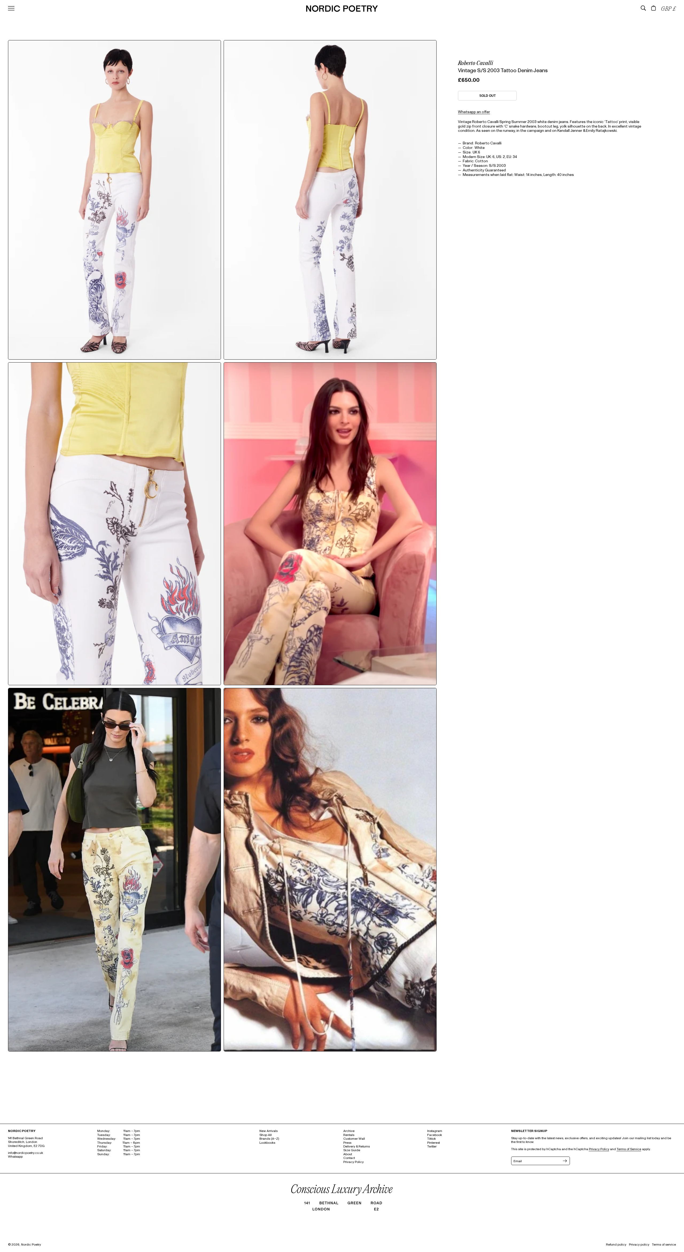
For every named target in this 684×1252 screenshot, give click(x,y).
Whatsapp (15, 1156)
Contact (349, 1158)
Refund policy (616, 1244)
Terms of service (664, 1244)
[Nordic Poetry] (342, 10)
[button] (643, 8)
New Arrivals (268, 1131)
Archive (349, 1131)
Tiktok (431, 1139)
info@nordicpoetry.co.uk (25, 1153)
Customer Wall (354, 1139)
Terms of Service (629, 1149)
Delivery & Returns (356, 1146)
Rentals (348, 1135)
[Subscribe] (564, 1161)
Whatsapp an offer (474, 111)
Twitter (432, 1146)
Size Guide (351, 1150)
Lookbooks (267, 1143)
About (347, 1154)
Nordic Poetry (31, 1244)
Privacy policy (639, 1244)
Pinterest (433, 1143)
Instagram (434, 1131)
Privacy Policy (353, 1162)
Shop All (265, 1135)
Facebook (434, 1135)
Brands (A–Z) (269, 1139)
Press (347, 1143)
